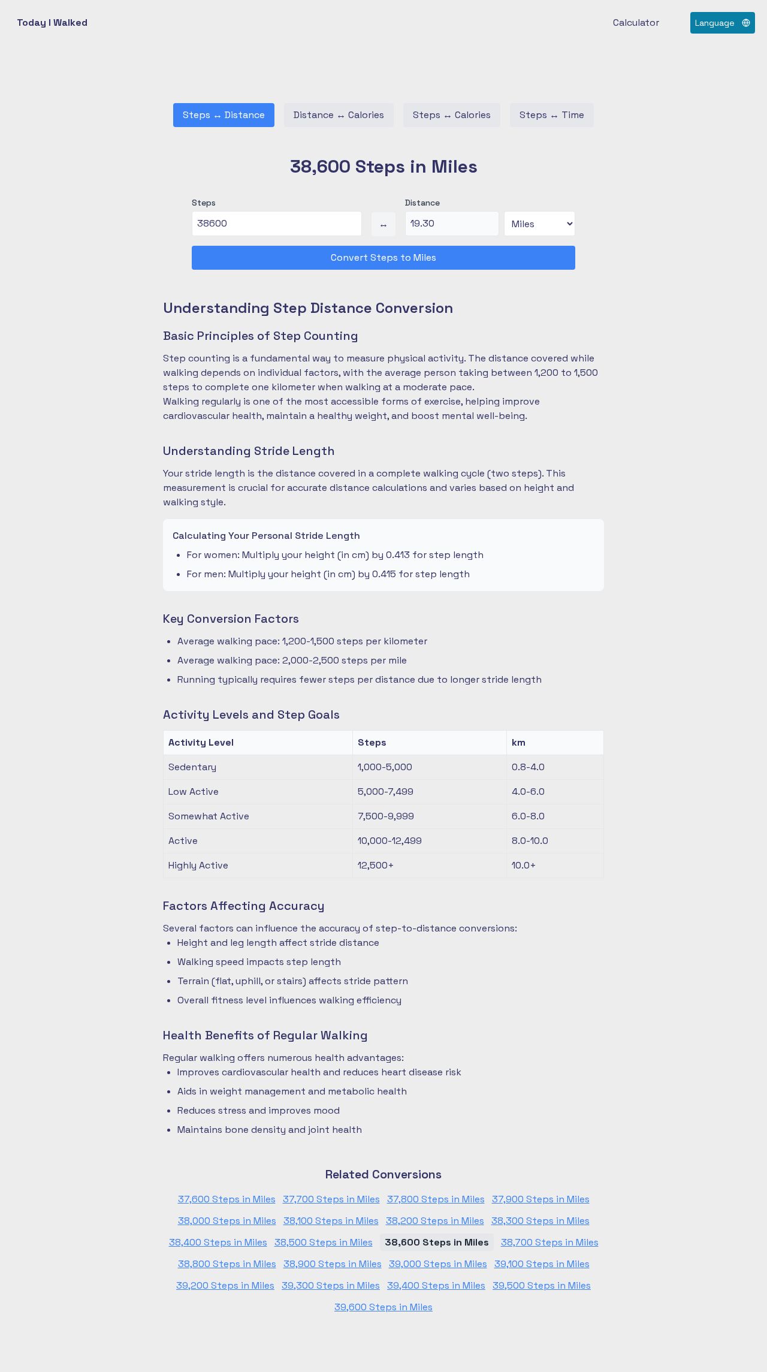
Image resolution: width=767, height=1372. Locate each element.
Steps (204, 202)
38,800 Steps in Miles (227, 1264)
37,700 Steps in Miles (331, 1199)
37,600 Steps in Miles (227, 1199)
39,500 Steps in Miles (542, 1285)
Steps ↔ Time (552, 114)
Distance (422, 202)
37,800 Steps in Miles (436, 1199)
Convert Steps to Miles (383, 257)
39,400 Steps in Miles (436, 1285)
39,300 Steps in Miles (331, 1285)
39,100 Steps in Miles (542, 1264)
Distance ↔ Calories (339, 114)
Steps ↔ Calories (452, 114)
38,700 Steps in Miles (550, 1242)
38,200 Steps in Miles (435, 1220)
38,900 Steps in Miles (332, 1264)
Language (715, 22)
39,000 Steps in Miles (438, 1264)
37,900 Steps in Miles (541, 1199)
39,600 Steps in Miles (383, 1307)
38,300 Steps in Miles (540, 1220)
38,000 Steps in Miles (227, 1220)
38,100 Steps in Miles (331, 1220)
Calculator (636, 22)
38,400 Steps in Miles (218, 1242)
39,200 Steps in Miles (225, 1285)
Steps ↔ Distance (224, 114)
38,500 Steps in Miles (323, 1242)
